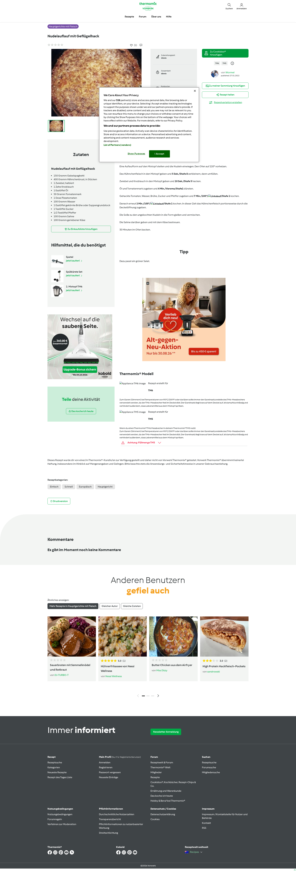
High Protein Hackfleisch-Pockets (224, 666)
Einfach (54, 486)
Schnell (69, 486)
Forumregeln (54, 819)
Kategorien (53, 767)
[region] (149, 124)
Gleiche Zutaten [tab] (132, 606)
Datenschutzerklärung (162, 814)
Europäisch (85, 486)
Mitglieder (156, 772)
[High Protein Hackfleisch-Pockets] (224, 636)
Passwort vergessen (110, 772)
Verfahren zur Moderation (61, 824)
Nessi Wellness (113, 676)
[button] (229, 6)
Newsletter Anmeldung (166, 731)
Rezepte (155, 777)
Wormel (230, 72)
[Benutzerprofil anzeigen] (214, 73)
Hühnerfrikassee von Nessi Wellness (117, 669)
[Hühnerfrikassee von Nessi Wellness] (122, 636)
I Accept (159, 153)
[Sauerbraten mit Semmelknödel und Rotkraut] (71, 636)
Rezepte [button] (129, 16)
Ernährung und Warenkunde (165, 790)
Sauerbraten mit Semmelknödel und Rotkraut (70, 667)
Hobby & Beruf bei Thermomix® (167, 800)
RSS (204, 827)
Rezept (51, 756)
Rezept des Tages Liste (59, 777)
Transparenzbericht (110, 819)
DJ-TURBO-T (62, 675)
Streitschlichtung (108, 832)
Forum (154, 756)
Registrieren (105, 767)
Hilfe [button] (168, 16)
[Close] (194, 90)
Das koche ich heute (161, 795)
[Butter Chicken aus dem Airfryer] (173, 636)
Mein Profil (120, 756)
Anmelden (104, 762)
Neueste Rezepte (57, 772)
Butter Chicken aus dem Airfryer (172, 665)
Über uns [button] (156, 16)
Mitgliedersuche (211, 772)
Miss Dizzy (161, 670)
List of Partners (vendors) (117, 145)
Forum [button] (142, 16)
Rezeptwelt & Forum (161, 762)
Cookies (155, 819)
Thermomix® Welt (160, 767)
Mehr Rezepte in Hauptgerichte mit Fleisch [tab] (72, 606)
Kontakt (206, 822)
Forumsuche (209, 767)
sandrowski (213, 671)
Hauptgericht (105, 486)
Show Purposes (136, 153)
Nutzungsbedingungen (59, 814)
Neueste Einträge (108, 777)
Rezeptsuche (54, 762)
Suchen (206, 756)
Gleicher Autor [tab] (110, 606)
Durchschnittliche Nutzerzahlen (116, 814)
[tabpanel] (148, 657)
